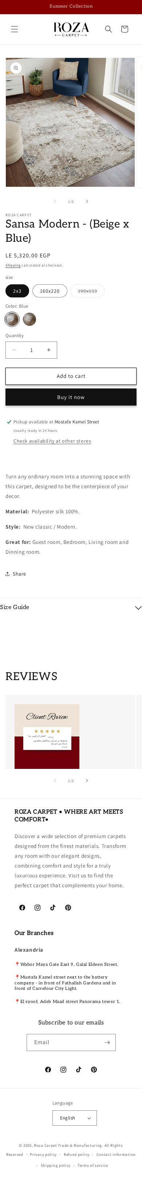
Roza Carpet (45, 1145)
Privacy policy (43, 1154)
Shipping (13, 265)
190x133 (91, 292)
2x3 (17, 291)
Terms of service (93, 1165)
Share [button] (19, 573)
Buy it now (71, 397)
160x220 (50, 291)
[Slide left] (55, 201)
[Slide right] (87, 201)
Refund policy (77, 1154)
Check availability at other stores (52, 441)
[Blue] (12, 319)
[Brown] (29, 319)
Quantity (14, 335)
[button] (15, 29)
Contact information (116, 1154)
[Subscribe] (107, 1042)
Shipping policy (56, 1165)
